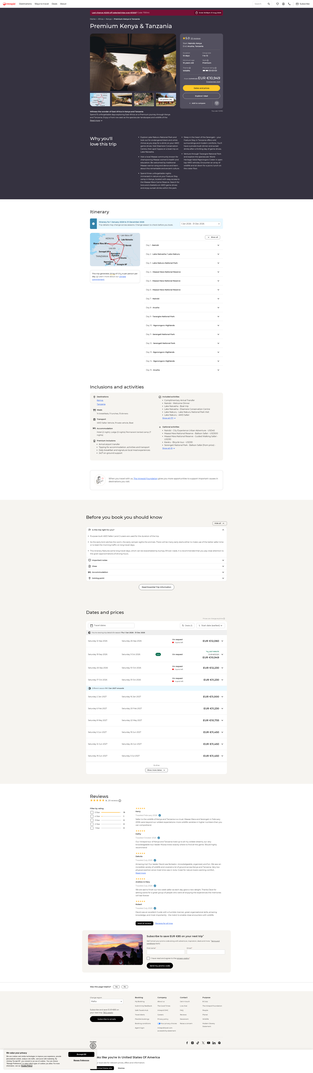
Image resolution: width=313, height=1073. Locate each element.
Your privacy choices (168, 1023)
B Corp (205, 1001)
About (63, 4)
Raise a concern (186, 1023)
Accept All (81, 1054)
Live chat (183, 1006)
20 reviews (195, 38)
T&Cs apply (108, 1012)
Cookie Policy (27, 1066)
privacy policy (183, 958)
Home (93, 19)
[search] (259, 4)
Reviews (183, 1015)
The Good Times (163, 1006)
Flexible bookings (142, 1019)
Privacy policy (162, 1019)
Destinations (25, 4)
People (205, 1010)
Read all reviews (144, 923)
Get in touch (185, 1001)
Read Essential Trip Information (156, 587)
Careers (160, 1015)
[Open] (119, 800)
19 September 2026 (213, 82)
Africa (100, 19)
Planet (205, 1015)
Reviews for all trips (164, 923)
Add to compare (198, 103)
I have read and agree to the (170, 958)
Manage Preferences (81, 1060)
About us (161, 1001)
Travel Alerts (140, 1015)
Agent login (139, 1028)
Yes (116, 987)
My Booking (140, 1001)
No (125, 987)
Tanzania (101, 404)
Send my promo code (160, 966)
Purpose (206, 997)
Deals (54, 4)
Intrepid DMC (162, 1010)
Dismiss (121, 1068)
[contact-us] (289, 4)
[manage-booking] (283, 4)
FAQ (181, 1010)
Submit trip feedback (143, 1006)
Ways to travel (42, 4)
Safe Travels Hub (141, 1010)
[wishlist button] (216, 103)
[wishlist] (277, 4)
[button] (133, 62)
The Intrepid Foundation (212, 1006)
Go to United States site (102, 1068)
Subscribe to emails (107, 1019)
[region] (50, 1059)
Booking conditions (143, 1023)
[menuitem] (9, 3)
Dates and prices (201, 88)
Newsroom (184, 1019)
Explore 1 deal (201, 96)
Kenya (109, 19)
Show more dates (154, 770)
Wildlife (205, 1019)
